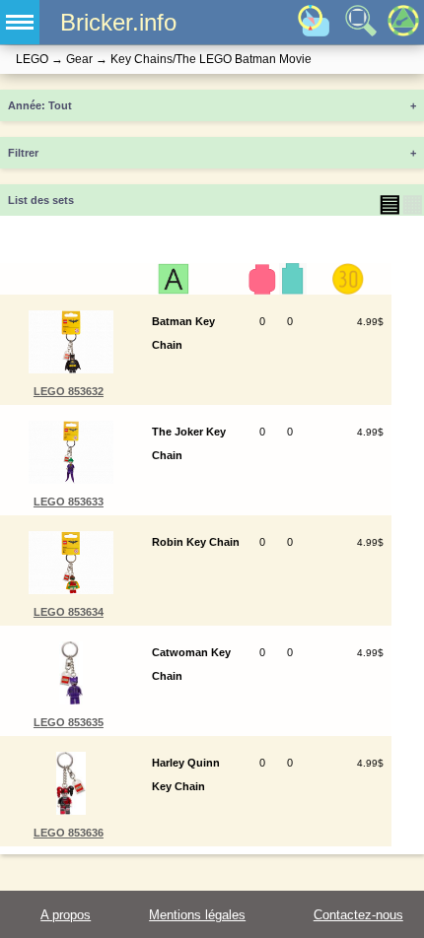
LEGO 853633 (69, 501)
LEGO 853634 (69, 612)
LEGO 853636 (69, 832)
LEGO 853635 (69, 722)
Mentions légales (197, 914)
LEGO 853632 (69, 391)
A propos (65, 914)
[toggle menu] (19, 22)
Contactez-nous (358, 914)
